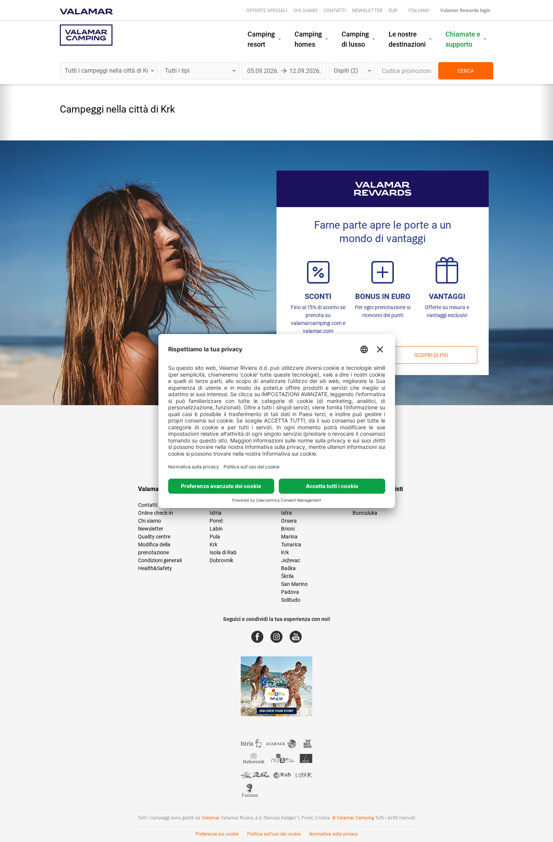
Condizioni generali (160, 560)
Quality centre (154, 537)
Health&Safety (155, 568)
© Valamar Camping (353, 818)
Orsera (289, 521)
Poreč (216, 521)
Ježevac (290, 560)
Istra (286, 513)
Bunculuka (364, 513)
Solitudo (290, 600)
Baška (288, 568)
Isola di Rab (223, 552)
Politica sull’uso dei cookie (274, 834)
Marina (289, 537)
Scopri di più (431, 355)
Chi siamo (305, 10)
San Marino (294, 584)
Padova (290, 592)
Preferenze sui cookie (217, 834)
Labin (216, 529)
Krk (213, 545)
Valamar (210, 818)
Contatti (335, 10)
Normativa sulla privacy (333, 834)
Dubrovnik (221, 560)
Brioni (288, 529)
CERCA (465, 71)
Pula (215, 537)
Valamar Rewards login (465, 10)
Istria (216, 513)
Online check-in (155, 513)
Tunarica (291, 545)
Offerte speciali (266, 10)
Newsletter (367, 10)
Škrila (287, 576)
